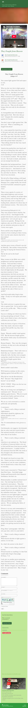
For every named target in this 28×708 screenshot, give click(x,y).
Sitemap (7, 704)
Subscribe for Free (5, 627)
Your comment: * (3, 577)
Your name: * (3, 587)
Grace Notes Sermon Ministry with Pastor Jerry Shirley (9, 5)
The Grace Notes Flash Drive (8, 690)
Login (25, 704)
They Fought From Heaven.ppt (11, 59)
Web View (24, 706)
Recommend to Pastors (6, 69)
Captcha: (6, 597)
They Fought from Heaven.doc (11, 54)
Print (4, 704)
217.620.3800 (7, 617)
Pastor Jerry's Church (7, 623)
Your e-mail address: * (7, 590)
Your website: (3, 593)
